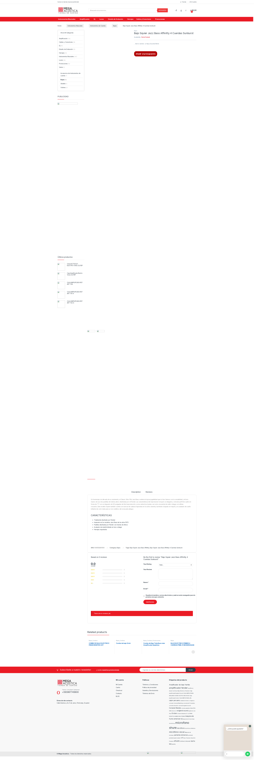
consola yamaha (185, 708)
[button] (250, 726)
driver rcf (174, 711)
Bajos (115, 26)
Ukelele (64, 83)
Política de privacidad (149, 687)
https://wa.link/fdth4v (152, 44)
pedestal (190, 735)
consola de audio (173, 705)
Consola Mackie (175, 708)
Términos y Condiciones (150, 684)
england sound (182, 711)
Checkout (119, 690)
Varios (62, 67)
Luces (101, 19)
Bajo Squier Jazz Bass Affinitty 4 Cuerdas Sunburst (166, 548)
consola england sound (184, 705)
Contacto (119, 693)
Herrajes (130, 19)
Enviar (191, 670)
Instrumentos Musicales (66, 19)
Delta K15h (192, 708)
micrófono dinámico (190, 728)
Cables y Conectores (143, 19)
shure (176, 741)
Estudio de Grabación (115, 19)
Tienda (184, 2)
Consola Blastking (178, 703)
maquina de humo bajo (188, 719)
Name (146, 582)
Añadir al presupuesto (146, 54)
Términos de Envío (148, 693)
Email (145, 589)
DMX (170, 711)
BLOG (117, 696)
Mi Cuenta (193, 2)
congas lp (191, 700)
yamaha (173, 744)
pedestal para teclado (174, 738)
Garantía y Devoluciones (150, 690)
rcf (182, 738)
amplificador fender (178, 688)
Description (136, 492)
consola (171, 703)
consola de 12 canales (189, 703)
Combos (95, 640)
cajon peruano (174, 700)
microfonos (172, 723)
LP (186, 713)
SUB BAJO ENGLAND (185, 741)
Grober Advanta (181, 713)
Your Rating (147, 564)
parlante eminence (181, 735)
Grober (174, 713)
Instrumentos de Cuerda (97, 26)
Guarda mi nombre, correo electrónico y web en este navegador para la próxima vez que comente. (170, 596)
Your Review (147, 569)
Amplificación (84, 19)
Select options (192, 652)
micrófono (181, 728)
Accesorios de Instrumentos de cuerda (70, 74)
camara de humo (184, 700)
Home (59, 26)
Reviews (149, 492)
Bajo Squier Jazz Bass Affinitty (139, 548)
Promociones (160, 19)
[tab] (136, 493)
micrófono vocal (176, 732)
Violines (64, 87)
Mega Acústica (63, 754)
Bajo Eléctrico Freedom (184, 691)
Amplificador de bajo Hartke (179, 685)
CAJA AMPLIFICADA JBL (185, 698)
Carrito (118, 687)
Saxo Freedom (187, 738)
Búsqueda (162, 10)
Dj (94, 19)
